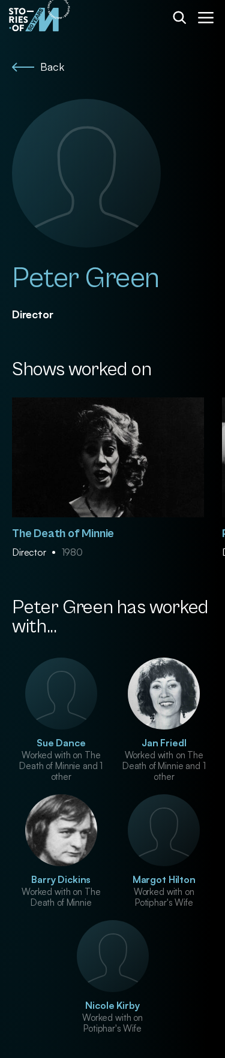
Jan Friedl (164, 743)
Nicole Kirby (112, 1005)
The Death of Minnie (63, 534)
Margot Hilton (164, 879)
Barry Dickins (61, 879)
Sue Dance (61, 743)
